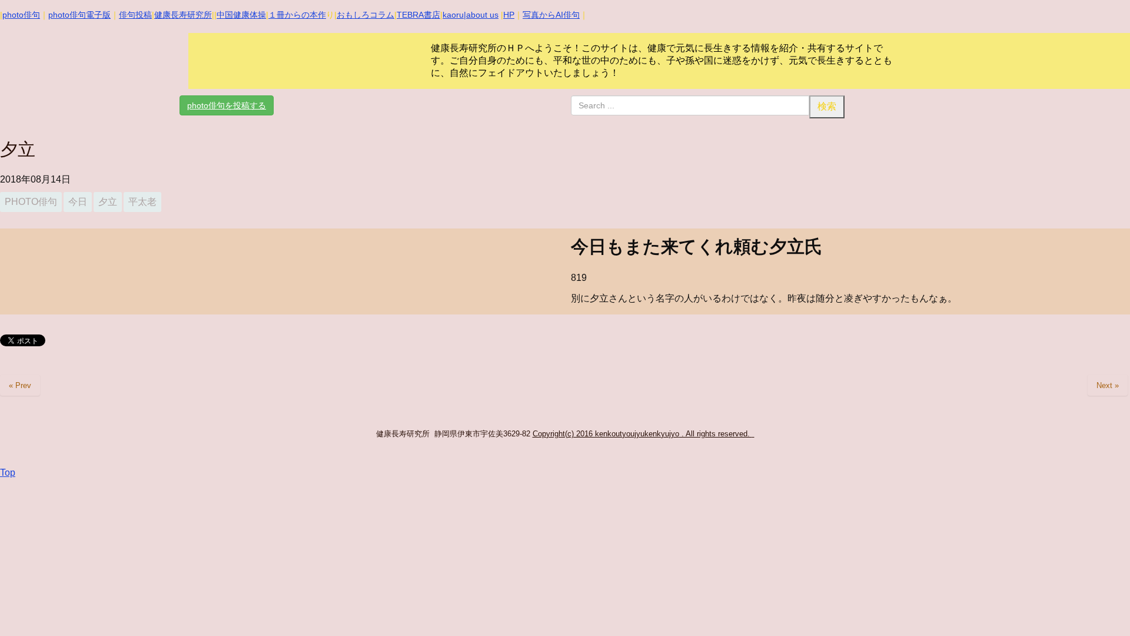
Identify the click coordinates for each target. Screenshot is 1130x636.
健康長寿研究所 (183, 14)
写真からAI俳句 (551, 14)
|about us (481, 14)
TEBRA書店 (418, 14)
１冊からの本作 (297, 14)
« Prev (20, 385)
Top (7, 473)
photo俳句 (21, 14)
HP (508, 14)
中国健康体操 (241, 14)
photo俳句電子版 (79, 14)
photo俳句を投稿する (226, 105)
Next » (1107, 385)
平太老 (142, 202)
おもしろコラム (365, 14)
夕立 (107, 202)
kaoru (453, 14)
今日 (77, 202)
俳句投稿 (135, 14)
